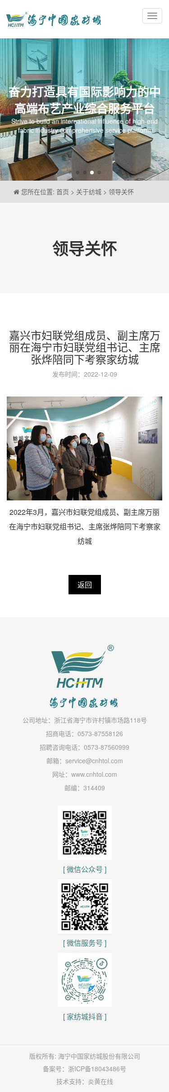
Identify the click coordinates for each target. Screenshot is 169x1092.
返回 (85, 584)
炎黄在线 (100, 1081)
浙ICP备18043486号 (97, 1068)
